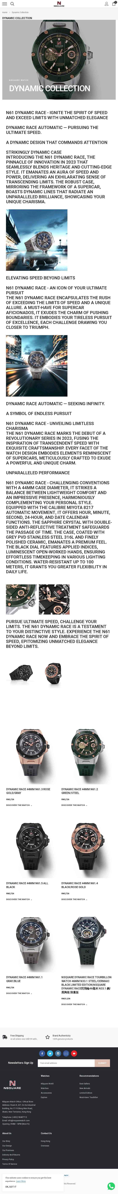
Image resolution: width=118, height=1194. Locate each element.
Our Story (6, 1141)
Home (4, 12)
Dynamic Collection (20, 12)
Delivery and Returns (11, 1154)
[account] (106, 3)
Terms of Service (9, 1164)
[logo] (59, 4)
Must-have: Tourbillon (89, 1097)
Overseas (45, 1145)
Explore (44, 1097)
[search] (12, 4)
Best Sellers (85, 1083)
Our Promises (8, 1150)
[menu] (4, 4)
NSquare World (47, 1083)
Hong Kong (45, 1141)
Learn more (21, 1181)
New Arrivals (85, 1088)
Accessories (46, 1093)
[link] (42, 1053)
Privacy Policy (8, 1159)
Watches (45, 1088)
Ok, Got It (10, 1186)
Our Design (7, 1145)
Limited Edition (86, 1093)
